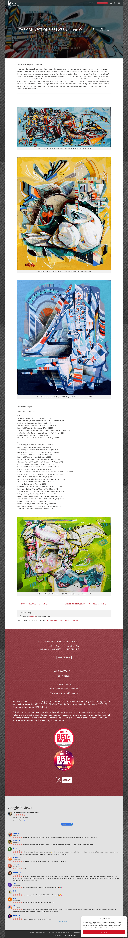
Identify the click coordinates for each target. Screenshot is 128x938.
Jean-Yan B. (17, 857)
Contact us (67, 933)
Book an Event (56, 933)
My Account (77, 933)
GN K (14, 891)
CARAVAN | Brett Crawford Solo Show (34, 604)
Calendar (46, 933)
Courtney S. (17, 872)
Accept (104, 932)
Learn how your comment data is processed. (62, 620)
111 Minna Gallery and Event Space (26, 812)
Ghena (15, 884)
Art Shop (39, 933)
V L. (14, 905)
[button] (124, 919)
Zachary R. (16, 915)
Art (61, 26)
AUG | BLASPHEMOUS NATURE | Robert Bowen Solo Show (86, 604)
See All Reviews (64, 921)
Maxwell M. (17, 865)
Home (32, 933)
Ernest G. (16, 833)
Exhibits (65, 26)
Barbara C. (16, 841)
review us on (66, 824)
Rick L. (15, 898)
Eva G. (15, 848)
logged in (32, 616)
